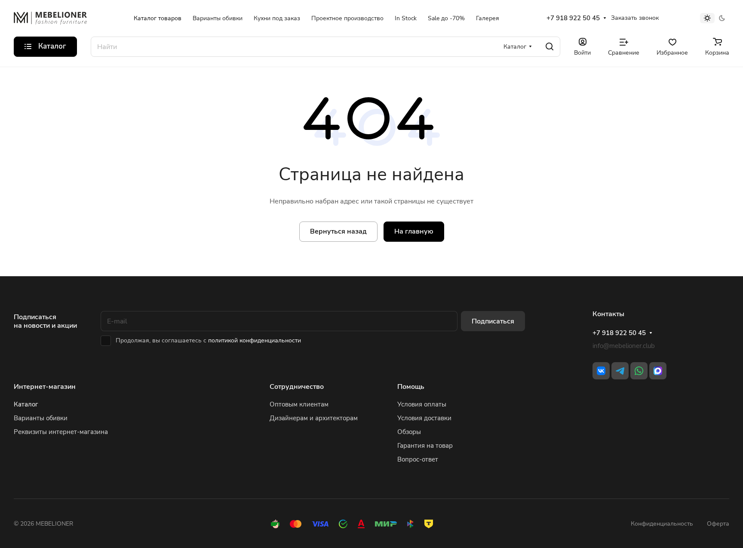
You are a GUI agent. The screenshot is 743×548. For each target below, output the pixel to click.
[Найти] (549, 47)
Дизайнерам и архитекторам (314, 418)
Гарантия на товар (425, 445)
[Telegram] (620, 370)
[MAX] (657, 370)
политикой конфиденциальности (254, 340)
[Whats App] (639, 370)
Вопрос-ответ (417, 459)
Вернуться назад (338, 231)
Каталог (26, 404)
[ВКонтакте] (601, 370)
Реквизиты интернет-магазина (61, 432)
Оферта (718, 524)
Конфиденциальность (662, 524)
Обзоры (409, 432)
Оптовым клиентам (299, 404)
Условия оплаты (421, 404)
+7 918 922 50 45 (573, 18)
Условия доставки (424, 418)
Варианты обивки (41, 418)
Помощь (410, 386)
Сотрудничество (297, 386)
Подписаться (493, 321)
